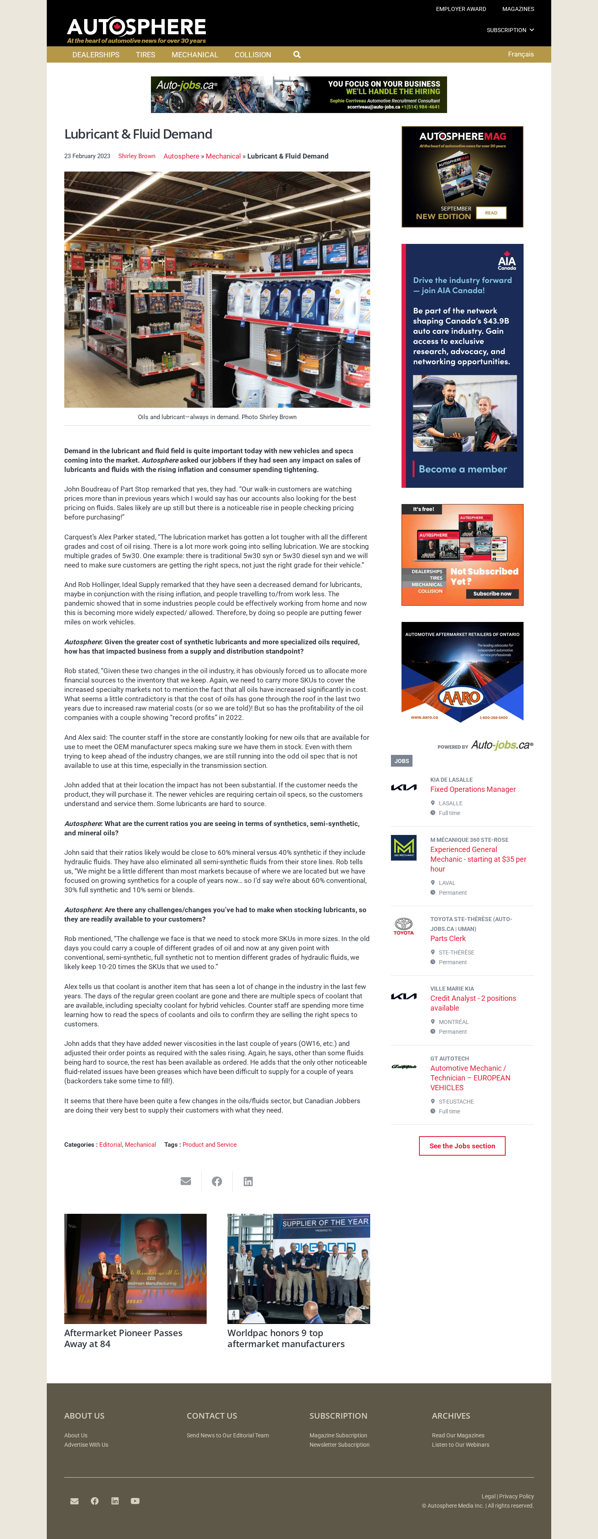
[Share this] (217, 1181)
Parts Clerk (448, 938)
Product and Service (210, 1144)
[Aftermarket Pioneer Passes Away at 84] (135, 1269)
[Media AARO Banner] (463, 721)
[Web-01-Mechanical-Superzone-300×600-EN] (463, 485)
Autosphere (181, 156)
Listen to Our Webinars (460, 1444)
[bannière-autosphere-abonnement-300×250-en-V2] (463, 603)
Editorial (110, 1144)
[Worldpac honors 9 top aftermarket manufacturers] (298, 1269)
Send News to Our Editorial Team (228, 1435)
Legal (488, 1496)
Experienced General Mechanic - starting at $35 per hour (478, 859)
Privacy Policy (516, 1496)
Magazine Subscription (338, 1435)
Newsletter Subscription (340, 1444)
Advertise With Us (86, 1444)
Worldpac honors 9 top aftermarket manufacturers (286, 1337)
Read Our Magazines (458, 1435)
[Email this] (186, 1181)
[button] (532, 29)
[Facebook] (95, 1501)
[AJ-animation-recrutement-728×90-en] (299, 111)
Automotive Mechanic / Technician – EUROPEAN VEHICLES (470, 1078)
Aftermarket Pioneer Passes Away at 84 (123, 1337)
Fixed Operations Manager (473, 789)
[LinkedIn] (115, 1501)
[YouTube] (135, 1501)
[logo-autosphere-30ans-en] (136, 30)
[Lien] (462, 747)
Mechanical (223, 156)
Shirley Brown (136, 156)
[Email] (74, 1501)
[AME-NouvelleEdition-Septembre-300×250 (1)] (463, 225)
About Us (75, 1435)
